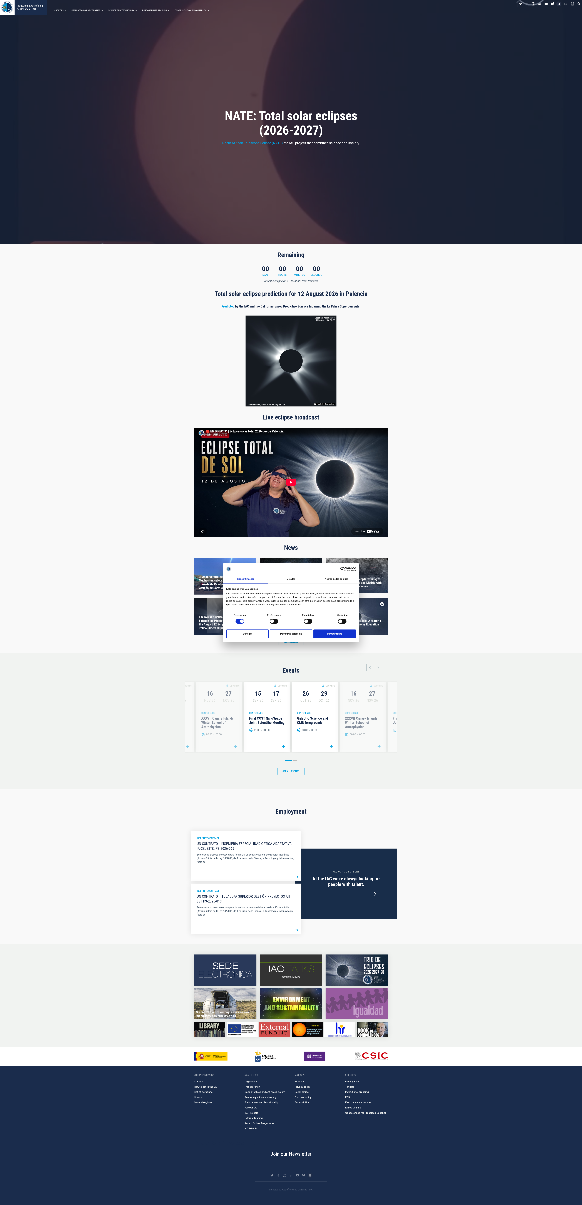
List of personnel (203, 1092)
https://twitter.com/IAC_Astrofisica (520, 4)
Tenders (349, 1086)
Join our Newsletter (291, 1154)
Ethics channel (353, 1107)
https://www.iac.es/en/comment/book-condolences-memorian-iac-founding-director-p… (372, 1029)
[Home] (7, 7)
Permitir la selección (291, 634)
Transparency (252, 1086)
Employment (352, 1081)
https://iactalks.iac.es (291, 970)
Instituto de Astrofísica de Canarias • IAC (30, 7)
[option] (267, 717)
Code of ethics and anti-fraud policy (264, 1092)
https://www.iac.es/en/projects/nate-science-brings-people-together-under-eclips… (357, 970)
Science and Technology (121, 10)
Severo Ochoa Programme (259, 1123)
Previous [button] (369, 667)
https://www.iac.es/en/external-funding (274, 1029)
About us (59, 10)
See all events (291, 771)
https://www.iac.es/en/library (209, 1029)
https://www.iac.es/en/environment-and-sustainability (291, 1003)
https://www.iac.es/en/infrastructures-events (225, 1003)
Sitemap (299, 1081)
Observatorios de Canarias (86, 10)
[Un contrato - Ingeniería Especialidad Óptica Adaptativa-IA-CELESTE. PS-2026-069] (297, 877)
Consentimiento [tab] (245, 579)
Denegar (247, 634)
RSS (347, 1097)
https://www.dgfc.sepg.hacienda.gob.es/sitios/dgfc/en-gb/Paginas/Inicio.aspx (242, 1029)
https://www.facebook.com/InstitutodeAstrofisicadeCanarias (527, 4)
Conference (208, 713)
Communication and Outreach (190, 10)
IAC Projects (251, 1112)
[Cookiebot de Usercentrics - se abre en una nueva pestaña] (342, 569)
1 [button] (288, 760)
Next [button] (378, 667)
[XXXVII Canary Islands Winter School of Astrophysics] (235, 746)
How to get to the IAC (205, 1086)
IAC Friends (250, 1128)
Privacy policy (302, 1086)
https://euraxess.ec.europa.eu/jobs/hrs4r (339, 1029)
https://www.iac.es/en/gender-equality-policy (357, 1003)
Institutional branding (357, 1092)
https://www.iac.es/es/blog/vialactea (559, 4)
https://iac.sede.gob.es (225, 970)
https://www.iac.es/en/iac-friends (307, 1029)
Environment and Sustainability (261, 1102)
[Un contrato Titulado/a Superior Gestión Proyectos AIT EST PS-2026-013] (297, 930)
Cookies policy (303, 1097)
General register (203, 1102)
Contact (198, 1081)
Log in (572, 4)
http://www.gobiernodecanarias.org (265, 1056)
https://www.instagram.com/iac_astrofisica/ (533, 4)
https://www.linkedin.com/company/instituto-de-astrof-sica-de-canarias (540, 4)
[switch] (274, 621)
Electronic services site (358, 1102)
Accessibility (302, 1102)
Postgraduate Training (154, 10)
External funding (253, 1118)
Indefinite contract (208, 838)
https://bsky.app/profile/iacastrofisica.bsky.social (552, 4)
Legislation (250, 1081)
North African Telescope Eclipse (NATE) (252, 143)
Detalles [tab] (291, 579)
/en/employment (374, 894)
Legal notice (302, 1092)
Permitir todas (334, 634)
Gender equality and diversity (260, 1097)
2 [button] (295, 760)
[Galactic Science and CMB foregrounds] (187, 746)
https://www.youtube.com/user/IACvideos (546, 4)
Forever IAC (251, 1107)
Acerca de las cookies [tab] (336, 579)
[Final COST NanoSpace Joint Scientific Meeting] (283, 746)
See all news (291, 642)
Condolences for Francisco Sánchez (365, 1112)
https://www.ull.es (315, 1056)
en (565, 4)
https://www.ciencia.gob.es (211, 1056)
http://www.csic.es (371, 1056)
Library (198, 1097)
